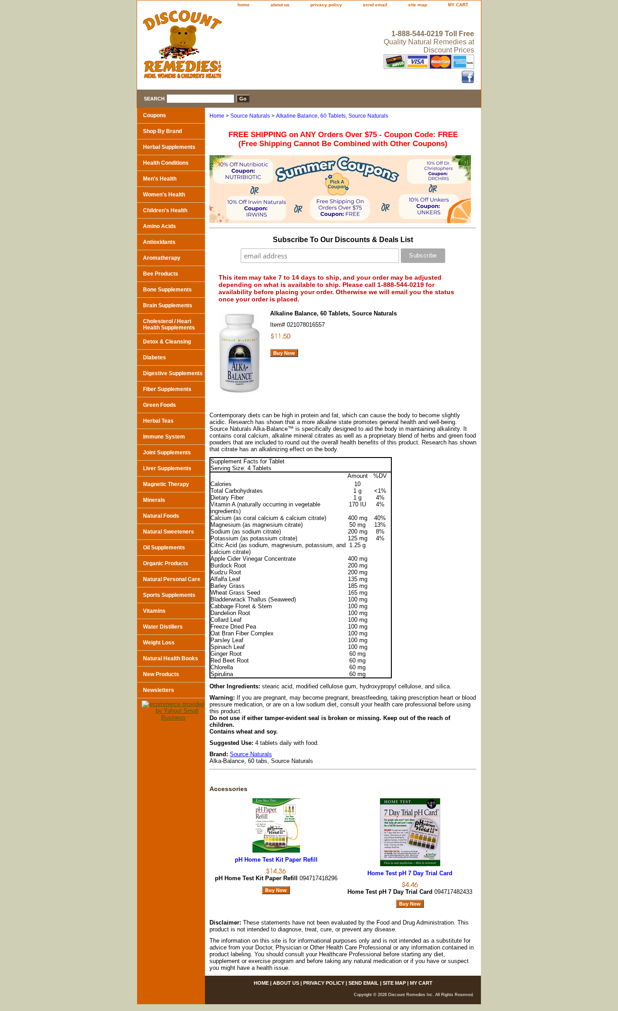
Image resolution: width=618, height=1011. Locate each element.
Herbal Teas (158, 421)
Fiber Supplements (167, 389)
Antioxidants (159, 242)
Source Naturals (250, 116)
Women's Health (164, 194)
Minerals (154, 500)
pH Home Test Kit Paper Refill (276, 859)
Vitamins (154, 611)
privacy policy (326, 4)
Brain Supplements (167, 305)
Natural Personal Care (171, 579)
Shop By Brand (162, 131)
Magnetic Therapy (166, 484)
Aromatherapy (162, 258)
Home (216, 116)
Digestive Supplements (173, 373)
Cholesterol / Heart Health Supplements (169, 324)
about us (280, 4)
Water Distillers (163, 627)
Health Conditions (166, 163)
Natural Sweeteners (168, 532)
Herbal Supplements (169, 147)
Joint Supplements (167, 452)
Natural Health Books (170, 658)
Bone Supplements (167, 289)
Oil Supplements (164, 547)
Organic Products (165, 563)
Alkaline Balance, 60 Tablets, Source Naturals (332, 116)
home (244, 4)
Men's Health (159, 179)
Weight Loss (159, 642)
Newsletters (158, 690)
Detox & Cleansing (167, 342)
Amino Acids (159, 226)
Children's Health (165, 210)
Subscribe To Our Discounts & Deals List (343, 239)
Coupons (154, 115)
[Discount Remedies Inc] (250, 47)
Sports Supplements (169, 595)
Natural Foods (161, 516)
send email (375, 4)
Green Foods (159, 405)
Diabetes (154, 357)
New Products (161, 674)
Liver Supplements (167, 468)
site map (417, 4)
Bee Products (160, 274)
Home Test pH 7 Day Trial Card (409, 873)
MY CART (458, 4)
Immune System (164, 437)
